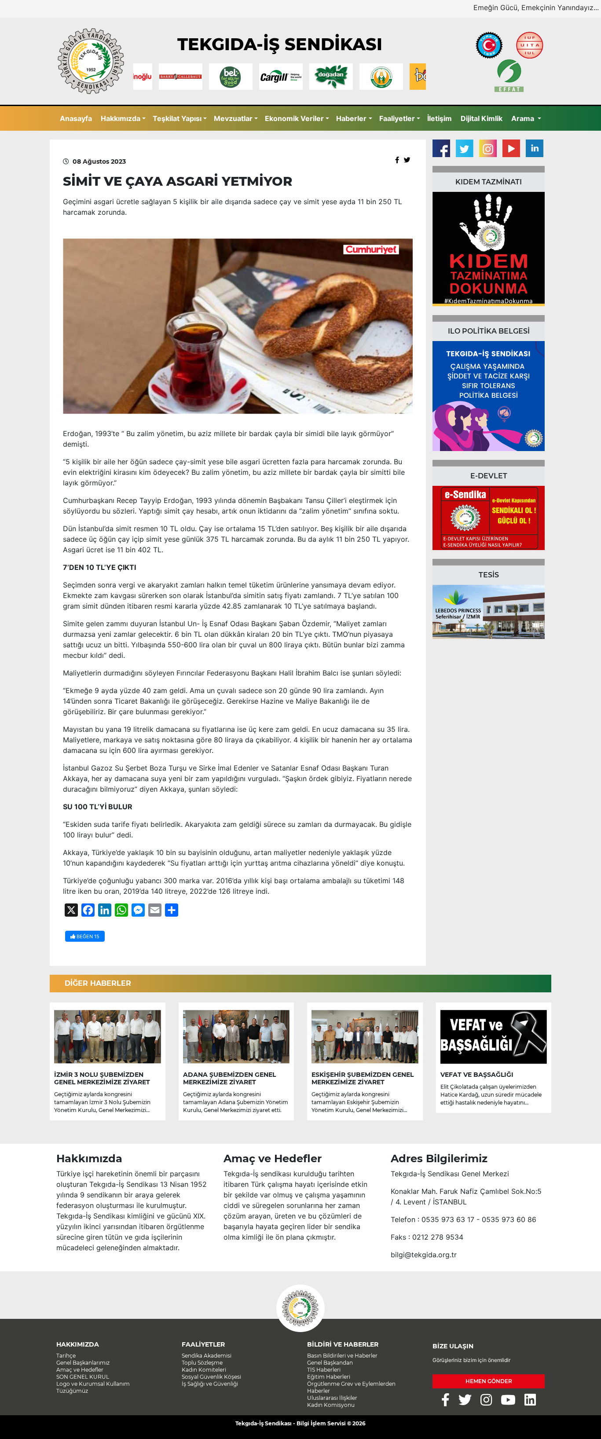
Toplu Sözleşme (202, 1362)
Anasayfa (76, 118)
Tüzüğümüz (72, 1391)
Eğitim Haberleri (328, 1376)
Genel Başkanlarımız (83, 1362)
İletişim (439, 118)
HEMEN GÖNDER (488, 1381)
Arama (523, 118)
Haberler (351, 118)
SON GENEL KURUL (82, 1376)
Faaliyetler (397, 118)
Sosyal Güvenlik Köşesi (211, 1376)
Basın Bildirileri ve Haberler (342, 1355)
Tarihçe (66, 1355)
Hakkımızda (120, 118)
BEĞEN (87, 936)
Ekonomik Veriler (294, 118)
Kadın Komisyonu (331, 1405)
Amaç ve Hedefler (79, 1369)
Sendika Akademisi (206, 1355)
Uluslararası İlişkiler (332, 1398)
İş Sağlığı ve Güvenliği (210, 1383)
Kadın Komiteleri (204, 1369)
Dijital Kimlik (481, 118)
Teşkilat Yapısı (177, 118)
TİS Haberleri (324, 1369)
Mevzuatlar (233, 118)
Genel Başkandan (330, 1362)
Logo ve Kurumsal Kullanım (93, 1383)
